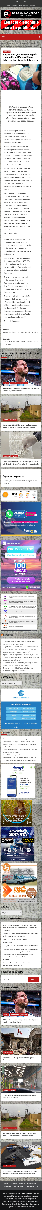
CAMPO (6, 732)
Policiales (14, 456)
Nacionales (7, 51)
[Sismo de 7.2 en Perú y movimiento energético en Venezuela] (21, 1041)
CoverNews (19, 1207)
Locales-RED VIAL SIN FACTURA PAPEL (25, 946)
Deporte (6, 383)
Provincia (12, 1090)
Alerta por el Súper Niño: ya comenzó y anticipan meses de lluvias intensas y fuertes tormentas (20, 426)
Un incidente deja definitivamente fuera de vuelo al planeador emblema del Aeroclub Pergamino (20, 927)
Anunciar (32, 5)
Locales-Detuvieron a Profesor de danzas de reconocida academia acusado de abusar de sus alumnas (19, 956)
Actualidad (8, 1186)
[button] (3, 37)
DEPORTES (8, 635)
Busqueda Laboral (31, 1186)
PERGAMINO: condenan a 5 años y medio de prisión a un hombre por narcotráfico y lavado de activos (21, 1172)
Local (6, 1183)
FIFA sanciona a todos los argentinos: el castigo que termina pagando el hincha (21, 389)
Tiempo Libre (18, 1186)
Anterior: (20, 332)
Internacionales (15, 383)
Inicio (8, 5)
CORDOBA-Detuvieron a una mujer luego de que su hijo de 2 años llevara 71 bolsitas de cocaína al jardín (21, 462)
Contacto (14, 5)
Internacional (31, 1183)
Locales (6, 420)
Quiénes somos (23, 5)
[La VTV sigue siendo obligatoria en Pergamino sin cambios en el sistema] (21, 1079)
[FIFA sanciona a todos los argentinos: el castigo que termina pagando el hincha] (21, 372)
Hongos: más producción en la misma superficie (19, 760)
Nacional (22, 1183)
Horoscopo (34, 630)
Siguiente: (21, 342)
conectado (22, 481)
